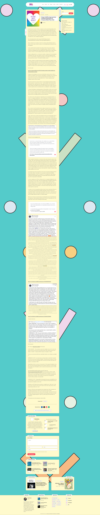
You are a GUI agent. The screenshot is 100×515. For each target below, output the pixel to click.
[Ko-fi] (69, 5)
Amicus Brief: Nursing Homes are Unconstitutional (53, 428)
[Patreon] (71, 5)
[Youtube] (67, 5)
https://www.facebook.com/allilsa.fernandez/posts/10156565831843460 (39, 281)
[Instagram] (66, 5)
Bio (48, 4)
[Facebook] (64, 5)
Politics (54, 506)
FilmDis (57, 4)
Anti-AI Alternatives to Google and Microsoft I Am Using (37, 469)
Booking (51, 4)
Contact (54, 4)
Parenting (59, 504)
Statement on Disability (56, 513)
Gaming (54, 501)
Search (63, 11)
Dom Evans (37, 419)
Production (60, 4)
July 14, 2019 (42, 211)
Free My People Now (53, 424)
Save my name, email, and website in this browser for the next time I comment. (38, 451)
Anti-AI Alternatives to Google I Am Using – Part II (52, 421)
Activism (46, 4)
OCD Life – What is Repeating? (59, 484)
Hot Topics (58, 501)
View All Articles (35, 430)
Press (43, 4)
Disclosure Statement (50, 513)
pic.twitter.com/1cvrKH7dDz (35, 210)
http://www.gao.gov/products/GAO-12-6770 (35, 371)
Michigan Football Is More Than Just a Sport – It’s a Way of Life (52, 469)
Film (58, 499)
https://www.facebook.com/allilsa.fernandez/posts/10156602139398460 (39, 316)
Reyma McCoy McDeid (36, 346)
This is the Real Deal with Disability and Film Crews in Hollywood (41, 484)
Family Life (54, 499)
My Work (43, 12)
